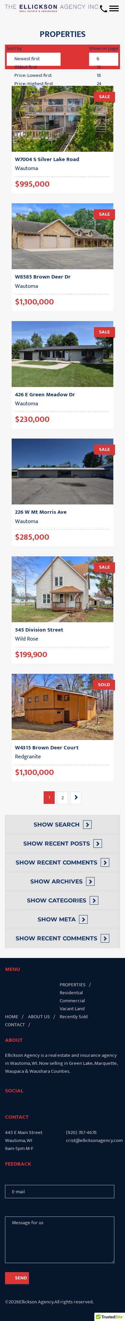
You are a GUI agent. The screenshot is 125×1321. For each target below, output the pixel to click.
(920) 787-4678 (81, 1133)
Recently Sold (74, 1017)
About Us (39, 1017)
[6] (103, 59)
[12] (103, 67)
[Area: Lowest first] (34, 92)
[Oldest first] (34, 67)
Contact (15, 1025)
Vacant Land (72, 1009)
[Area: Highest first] (34, 100)
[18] (103, 76)
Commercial (72, 1001)
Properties (73, 985)
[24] (103, 84)
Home (11, 1017)
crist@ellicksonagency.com (93, 1141)
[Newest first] (34, 59)
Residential (71, 993)
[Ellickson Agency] (52, 8)
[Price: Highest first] (34, 84)
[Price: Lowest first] (34, 76)
